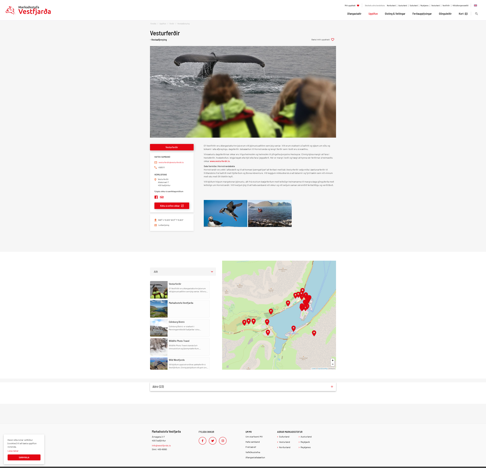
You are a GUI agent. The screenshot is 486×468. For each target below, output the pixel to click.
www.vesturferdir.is (220, 161)
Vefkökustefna (253, 452)
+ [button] (332, 360)
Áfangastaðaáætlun (255, 457)
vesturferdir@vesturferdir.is (171, 162)
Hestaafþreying (183, 24)
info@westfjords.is (161, 445)
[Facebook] (202, 441)
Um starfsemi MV (254, 436)
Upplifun (162, 24)
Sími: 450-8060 (159, 449)
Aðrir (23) (158, 386)
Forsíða (153, 24)
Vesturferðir (172, 147)
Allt (156, 271)
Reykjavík (305, 442)
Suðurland (414, 5)
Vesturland (435, 5)
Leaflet (313, 368)
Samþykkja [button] (24, 457)
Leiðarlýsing (163, 225)
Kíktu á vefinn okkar (170, 205)
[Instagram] (223, 441)
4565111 (161, 167)
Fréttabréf (251, 447)
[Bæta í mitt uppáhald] (323, 39)
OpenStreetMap (323, 368)
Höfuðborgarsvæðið (460, 5)
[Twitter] (212, 441)
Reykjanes (424, 5)
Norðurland (391, 5)
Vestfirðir (446, 5)
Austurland (402, 5)
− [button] (332, 364)
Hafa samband (253, 441)
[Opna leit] (476, 13)
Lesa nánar (13, 450)
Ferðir (171, 24)
